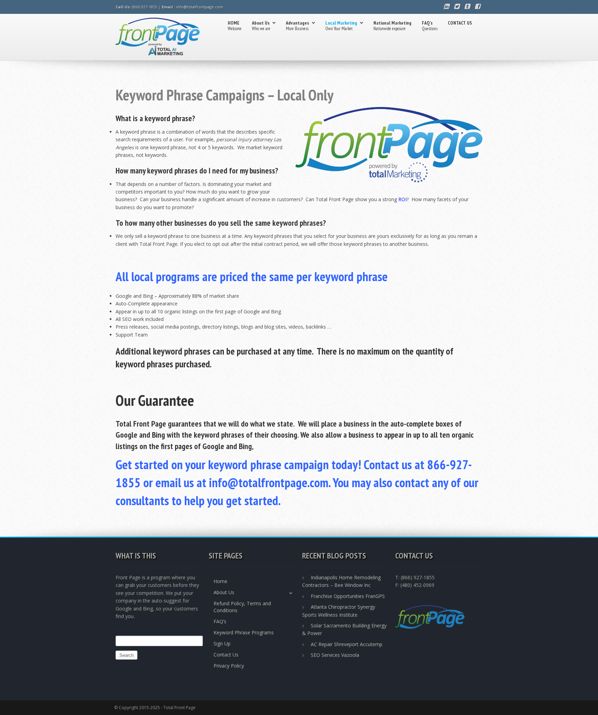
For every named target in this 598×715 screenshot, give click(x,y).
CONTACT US (460, 23)
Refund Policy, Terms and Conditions (242, 607)
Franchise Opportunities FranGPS (348, 596)
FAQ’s (429, 26)
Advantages (297, 26)
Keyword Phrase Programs (244, 632)
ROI (402, 199)
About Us (261, 26)
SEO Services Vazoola (335, 655)
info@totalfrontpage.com (199, 6)
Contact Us (226, 654)
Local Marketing (341, 26)
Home (220, 581)
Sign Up (222, 643)
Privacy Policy (229, 665)
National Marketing (392, 26)
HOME (235, 26)
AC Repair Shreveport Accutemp (346, 644)
